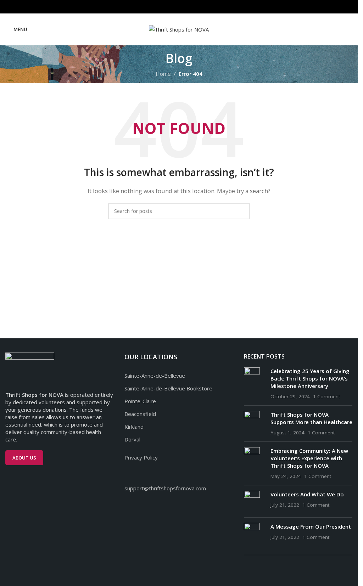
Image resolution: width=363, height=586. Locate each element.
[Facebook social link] (170, 6)
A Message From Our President (310, 526)
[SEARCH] (242, 211)
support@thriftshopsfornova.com (165, 488)
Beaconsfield (140, 413)
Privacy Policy (141, 457)
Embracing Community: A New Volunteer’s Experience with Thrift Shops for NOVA (309, 458)
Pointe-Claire (140, 401)
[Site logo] (179, 28)
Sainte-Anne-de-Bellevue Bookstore (168, 388)
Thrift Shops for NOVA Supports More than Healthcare (311, 418)
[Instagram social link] (178, 6)
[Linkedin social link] (187, 6)
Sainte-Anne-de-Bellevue (154, 375)
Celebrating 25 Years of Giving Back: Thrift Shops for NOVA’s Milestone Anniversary (310, 378)
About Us (24, 458)
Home (163, 73)
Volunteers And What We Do (307, 494)
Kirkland (134, 426)
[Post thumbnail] (254, 383)
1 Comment (326, 396)
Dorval (132, 439)
